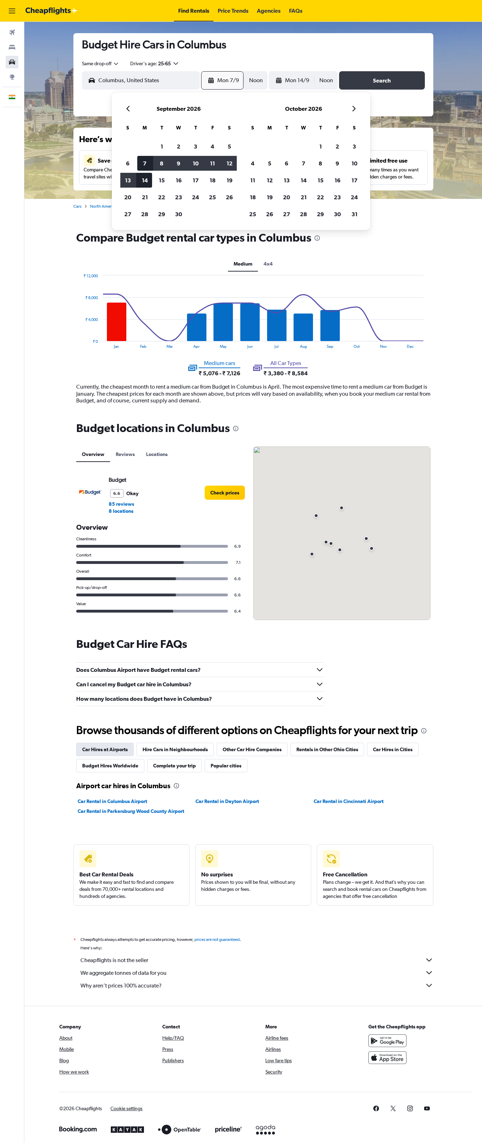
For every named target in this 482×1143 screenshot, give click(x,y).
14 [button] (145, 180)
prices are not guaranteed (217, 939)
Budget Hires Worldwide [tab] (110, 765)
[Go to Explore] (12, 77)
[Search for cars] (12, 62)
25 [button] (212, 197)
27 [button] (127, 214)
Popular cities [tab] (226, 765)
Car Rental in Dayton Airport (227, 801)
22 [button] (161, 197)
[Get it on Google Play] (387, 1040)
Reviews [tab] (125, 454)
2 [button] (178, 146)
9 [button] (178, 163)
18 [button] (213, 180)
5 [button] (229, 146)
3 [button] (195, 146)
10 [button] (196, 163)
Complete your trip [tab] (174, 765)
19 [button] (230, 180)
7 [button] (144, 163)
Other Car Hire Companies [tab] (252, 749)
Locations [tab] (157, 454)
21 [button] (145, 197)
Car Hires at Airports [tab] (105, 749)
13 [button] (128, 180)
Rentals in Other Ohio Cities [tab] (327, 749)
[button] (12, 11)
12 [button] (230, 163)
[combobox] (100, 63)
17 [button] (196, 180)
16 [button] (179, 180)
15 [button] (162, 180)
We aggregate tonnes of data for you (123, 972)
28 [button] (144, 214)
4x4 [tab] (268, 264)
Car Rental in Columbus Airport (112, 801)
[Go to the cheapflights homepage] (51, 10)
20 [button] (127, 197)
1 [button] (162, 146)
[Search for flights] (12, 32)
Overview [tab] (93, 454)
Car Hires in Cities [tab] (392, 749)
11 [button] (212, 163)
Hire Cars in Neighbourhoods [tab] (175, 749)
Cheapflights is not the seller (114, 960)
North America (103, 206)
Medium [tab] (243, 264)
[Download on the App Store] (387, 1057)
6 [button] (127, 163)
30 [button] (178, 214)
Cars (77, 206)
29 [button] (161, 214)
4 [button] (212, 146)
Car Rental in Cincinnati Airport (349, 801)
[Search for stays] (12, 47)
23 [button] (178, 197)
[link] (225, 493)
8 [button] (161, 163)
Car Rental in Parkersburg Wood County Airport (131, 811)
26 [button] (229, 197)
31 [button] (354, 214)
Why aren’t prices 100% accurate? (121, 985)
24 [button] (195, 197)
